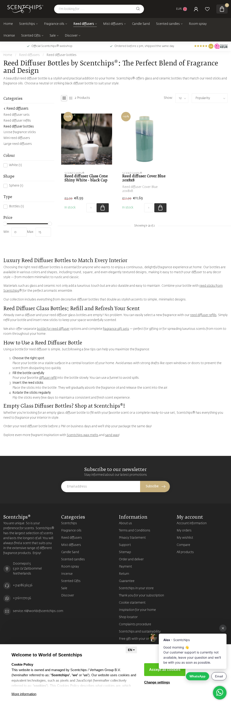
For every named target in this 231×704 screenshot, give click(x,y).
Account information (192, 523)
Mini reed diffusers (16, 138)
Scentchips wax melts (82, 435)
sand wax (112, 435)
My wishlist (185, 537)
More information (24, 694)
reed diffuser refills (203, 315)
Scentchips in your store (136, 588)
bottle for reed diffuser (53, 328)
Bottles (16, 206)
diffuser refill (48, 377)
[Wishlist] (207, 9)
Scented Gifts (31, 35)
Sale (53, 35)
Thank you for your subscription (141, 595)
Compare (183, 545)
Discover (71, 35)
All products (185, 552)
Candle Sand (141, 23)
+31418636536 (22, 585)
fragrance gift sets (116, 328)
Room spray (198, 23)
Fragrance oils (54, 23)
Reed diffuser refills (17, 120)
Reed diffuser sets (16, 114)
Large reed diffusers (17, 143)
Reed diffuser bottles (61, 55)
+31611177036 (22, 598)
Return (124, 573)
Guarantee (126, 581)
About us (125, 523)
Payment (125, 566)
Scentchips (27, 23)
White (15, 165)
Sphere (16, 185)
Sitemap (125, 552)
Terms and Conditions (134, 530)
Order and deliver (131, 559)
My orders (184, 530)
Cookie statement (132, 602)
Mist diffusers (113, 23)
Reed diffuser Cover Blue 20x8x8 (144, 178)
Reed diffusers (83, 23)
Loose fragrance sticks (19, 132)
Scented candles (168, 23)
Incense (9, 35)
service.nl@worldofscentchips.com (38, 611)
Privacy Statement (132, 537)
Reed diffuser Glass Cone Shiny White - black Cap (86, 178)
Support (125, 545)
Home (8, 23)
